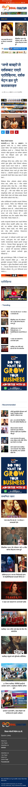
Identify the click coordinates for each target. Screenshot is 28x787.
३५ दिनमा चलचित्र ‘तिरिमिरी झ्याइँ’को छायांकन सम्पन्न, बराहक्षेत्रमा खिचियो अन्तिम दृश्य (14, 686)
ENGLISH (18, 2)
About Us (4, 741)
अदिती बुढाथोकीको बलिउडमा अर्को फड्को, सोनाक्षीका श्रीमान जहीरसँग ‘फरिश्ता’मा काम (18, 413)
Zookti (24, 785)
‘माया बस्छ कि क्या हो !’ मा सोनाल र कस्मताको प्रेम (7, 41)
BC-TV (23, 2)
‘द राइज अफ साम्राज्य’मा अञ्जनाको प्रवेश (14, 602)
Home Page (4, 759)
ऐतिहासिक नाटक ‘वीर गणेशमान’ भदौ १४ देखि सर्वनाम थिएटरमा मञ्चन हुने (18, 321)
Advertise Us (5, 745)
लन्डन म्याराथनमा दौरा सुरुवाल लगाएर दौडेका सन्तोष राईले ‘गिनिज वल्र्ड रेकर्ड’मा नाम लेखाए (18, 440)
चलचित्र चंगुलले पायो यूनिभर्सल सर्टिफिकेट (14, 656)
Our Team (4, 743)
